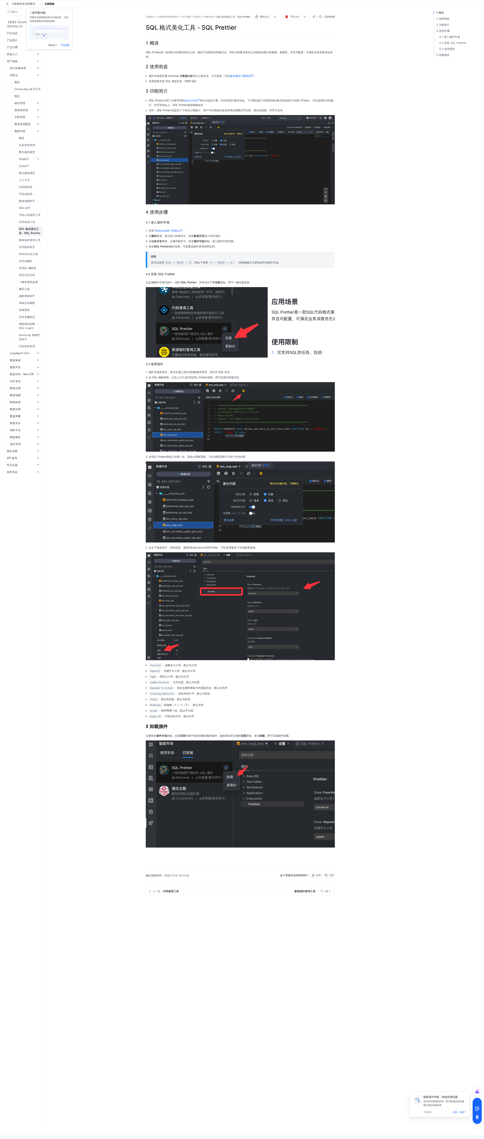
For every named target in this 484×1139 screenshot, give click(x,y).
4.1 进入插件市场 (449, 36)
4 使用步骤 (443, 30)
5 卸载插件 (443, 54)
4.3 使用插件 (447, 48)
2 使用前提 (443, 18)
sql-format (191, 100)
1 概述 (440, 12)
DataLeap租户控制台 (167, 230)
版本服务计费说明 (240, 76)
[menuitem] (24, 24)
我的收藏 (330, 16)
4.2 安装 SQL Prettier (452, 42)
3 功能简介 (443, 24)
